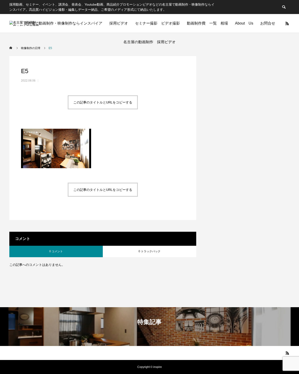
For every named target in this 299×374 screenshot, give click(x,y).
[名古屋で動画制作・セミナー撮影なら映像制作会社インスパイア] (24, 23)
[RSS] (287, 23)
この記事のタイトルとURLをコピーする (102, 102)
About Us (244, 23)
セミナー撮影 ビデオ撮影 (157, 23)
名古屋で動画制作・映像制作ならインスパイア (63, 23)
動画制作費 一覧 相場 (207, 23)
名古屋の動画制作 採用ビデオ (151, 42)
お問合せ (267, 23)
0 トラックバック (149, 251)
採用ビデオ (118, 23)
